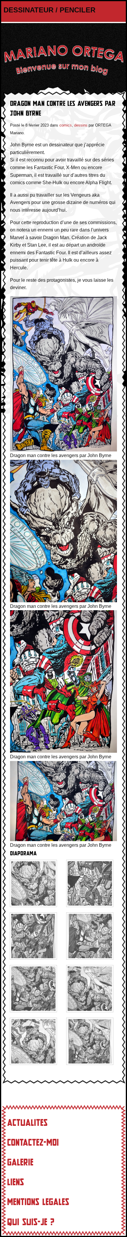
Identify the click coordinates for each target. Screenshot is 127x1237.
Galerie (20, 1162)
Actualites (27, 1123)
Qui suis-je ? (30, 1222)
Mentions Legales (38, 1202)
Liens (15, 1182)
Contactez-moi (33, 1142)
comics (65, 125)
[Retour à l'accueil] (63, 60)
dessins (80, 125)
